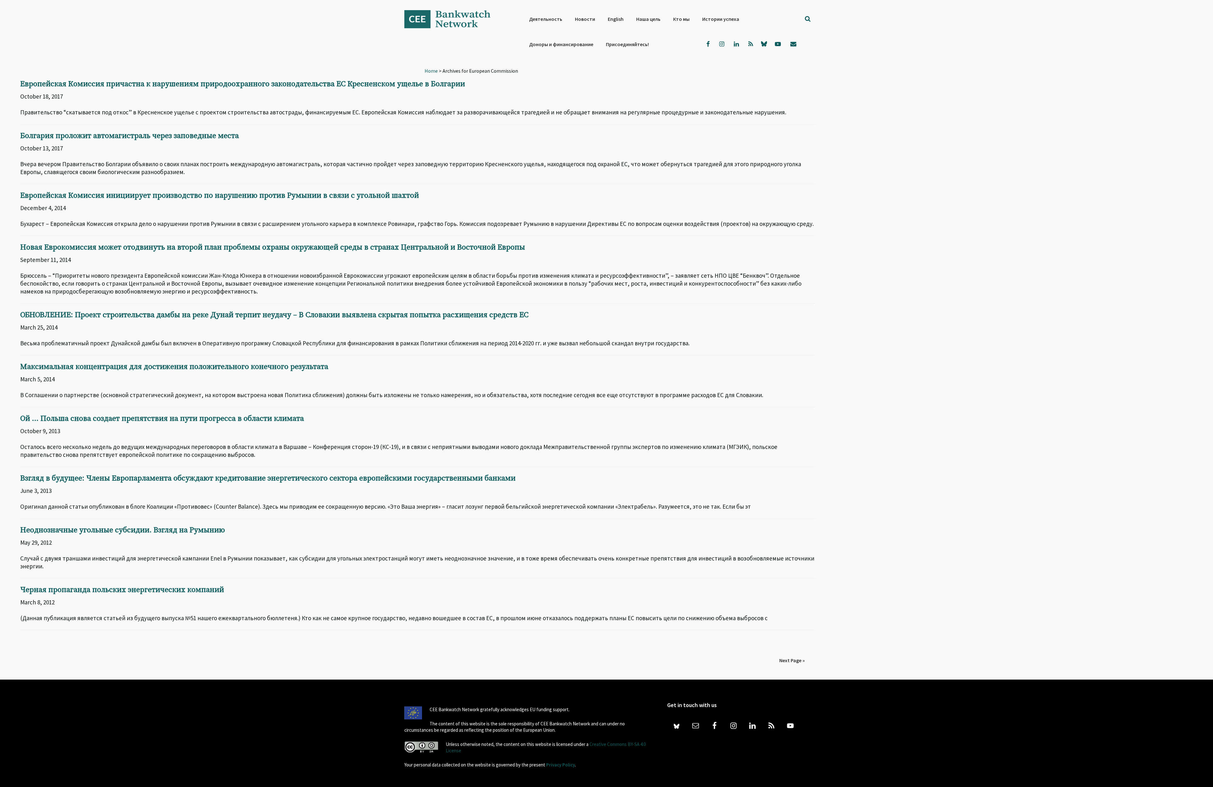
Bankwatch (451, 19)
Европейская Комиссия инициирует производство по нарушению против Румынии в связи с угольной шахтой (219, 195)
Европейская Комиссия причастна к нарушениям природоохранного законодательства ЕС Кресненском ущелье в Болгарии (242, 84)
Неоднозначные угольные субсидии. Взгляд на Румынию (122, 530)
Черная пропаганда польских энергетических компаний (122, 590)
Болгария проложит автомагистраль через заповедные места (129, 136)
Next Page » (792, 660)
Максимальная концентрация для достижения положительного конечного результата (174, 367)
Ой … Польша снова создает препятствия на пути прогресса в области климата (162, 418)
